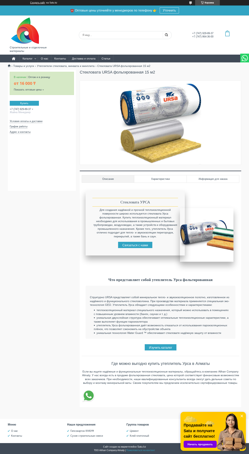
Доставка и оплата (84, 58)
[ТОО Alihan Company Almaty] (24, 30)
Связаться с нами (135, 245)
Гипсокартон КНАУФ (82, 430)
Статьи (106, 58)
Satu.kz (141, 446)
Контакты (60, 58)
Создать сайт (37, 2)
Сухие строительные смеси (86, 435)
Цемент (134, 430)
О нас (44, 58)
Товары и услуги (23, 65)
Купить (24, 103)
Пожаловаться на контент (140, 450)
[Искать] (166, 35)
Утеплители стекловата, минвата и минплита (66, 65)
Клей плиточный (139, 435)
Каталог (27, 58)
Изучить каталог (160, 347)
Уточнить (169, 10)
